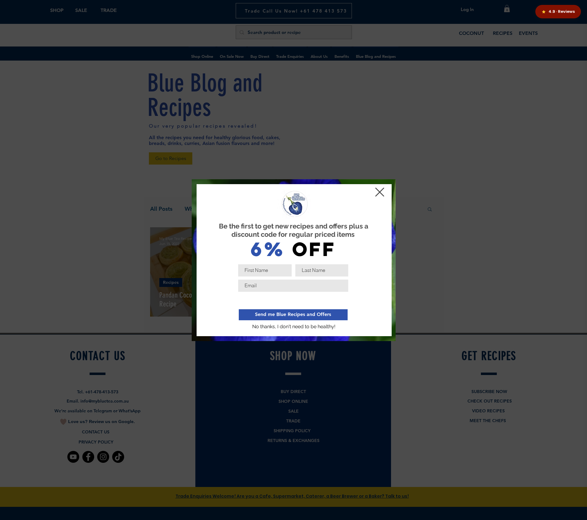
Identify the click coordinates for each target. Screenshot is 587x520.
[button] (294, 327)
